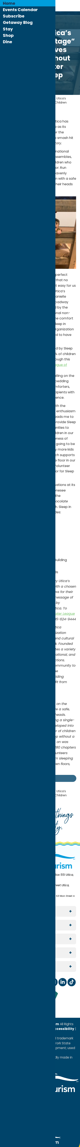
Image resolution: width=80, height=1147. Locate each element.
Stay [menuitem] (8, 29)
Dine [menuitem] (7, 42)
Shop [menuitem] (8, 35)
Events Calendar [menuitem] (20, 10)
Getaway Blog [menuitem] (18, 22)
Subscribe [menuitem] (13, 16)
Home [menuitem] (9, 3)
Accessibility (63, 1029)
